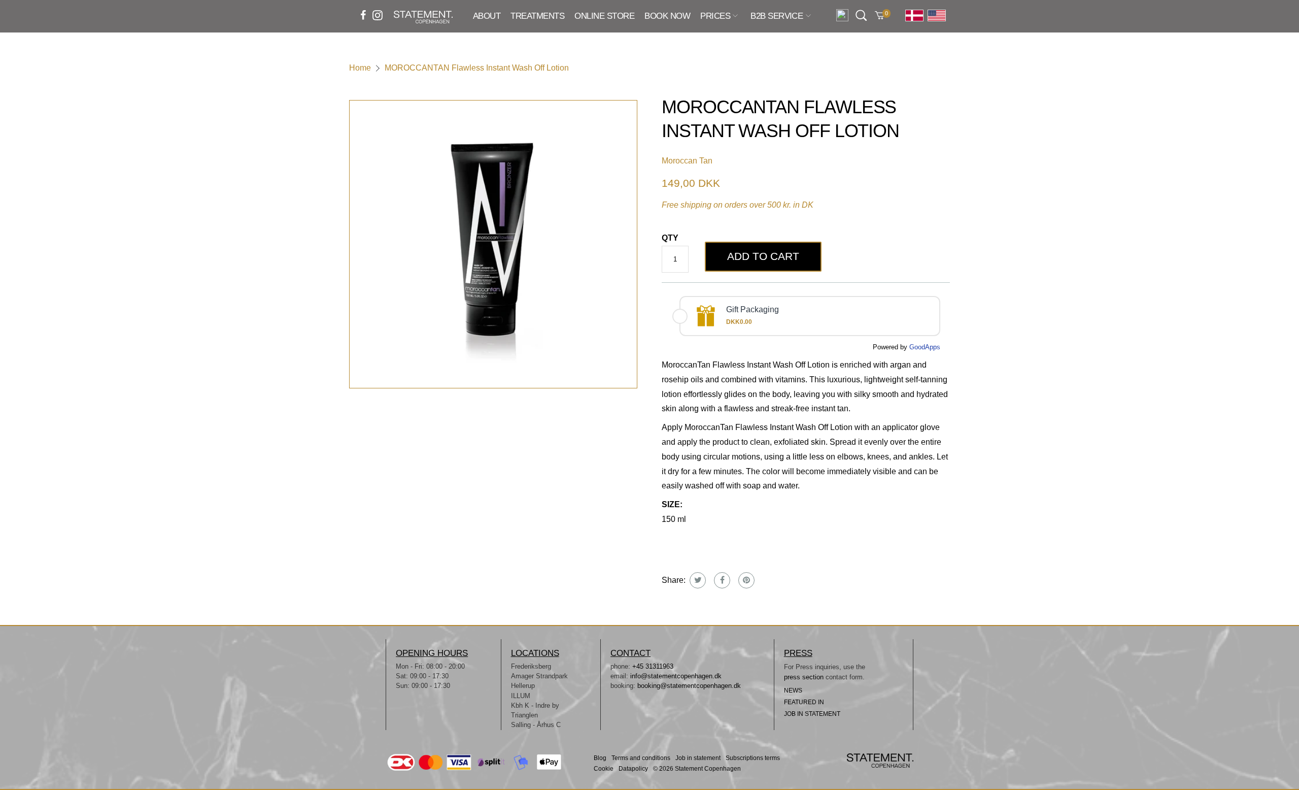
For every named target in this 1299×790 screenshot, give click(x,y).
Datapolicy (633, 769)
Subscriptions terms (753, 758)
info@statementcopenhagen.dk (676, 676)
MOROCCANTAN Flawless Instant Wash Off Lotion (477, 67)
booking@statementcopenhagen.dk (689, 685)
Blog (600, 758)
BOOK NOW (667, 16)
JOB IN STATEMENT (812, 714)
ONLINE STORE (604, 16)
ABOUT (486, 16)
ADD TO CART (763, 256)
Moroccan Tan (687, 160)
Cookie (603, 769)
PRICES (715, 16)
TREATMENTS (537, 16)
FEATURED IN (804, 702)
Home (360, 67)
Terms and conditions (640, 758)
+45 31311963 (652, 666)
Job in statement (698, 758)
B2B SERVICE (776, 16)
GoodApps (924, 347)
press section (805, 677)
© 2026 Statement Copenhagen (697, 769)
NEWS (793, 690)
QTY (670, 238)
